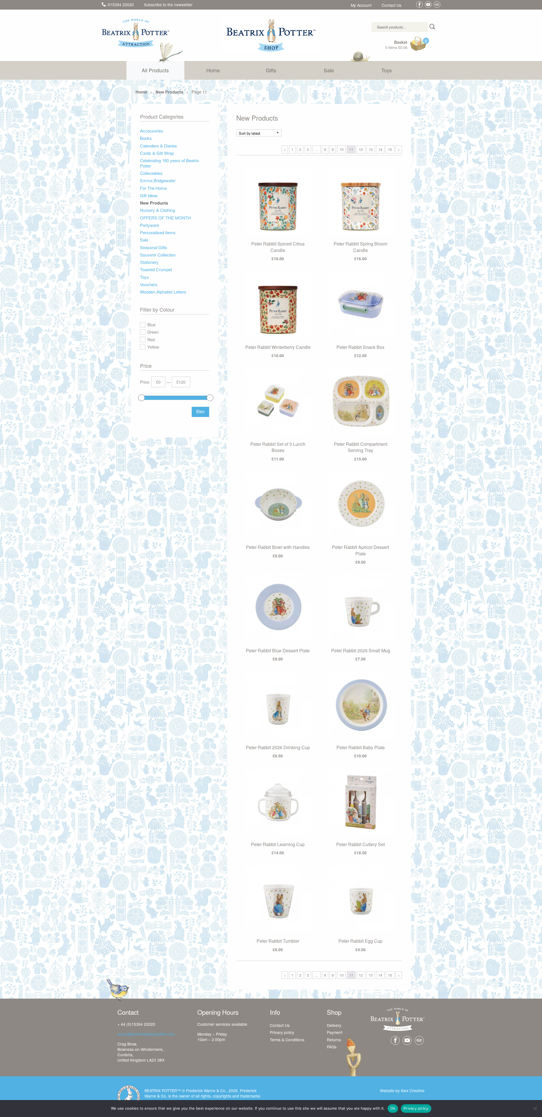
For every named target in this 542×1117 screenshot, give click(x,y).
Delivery (334, 1025)
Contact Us (391, 5)
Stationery (149, 262)
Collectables (151, 173)
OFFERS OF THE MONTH (165, 218)
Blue (151, 324)
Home (213, 70)
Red (151, 339)
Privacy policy (282, 1033)
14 (380, 149)
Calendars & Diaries (158, 146)
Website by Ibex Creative (402, 1090)
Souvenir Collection (158, 255)
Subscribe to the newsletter (168, 4)
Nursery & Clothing (157, 210)
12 (361, 149)
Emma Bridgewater (158, 180)
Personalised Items (158, 232)
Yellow (153, 347)
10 (342, 149)
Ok (392, 1108)
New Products (169, 92)
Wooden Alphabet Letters (163, 292)
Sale (329, 70)
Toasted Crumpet (156, 269)
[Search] (433, 27)
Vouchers (149, 284)
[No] (535, 1108)
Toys (386, 70)
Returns (334, 1040)
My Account (361, 5)
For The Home (153, 188)
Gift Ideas (149, 195)
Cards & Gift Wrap (157, 153)
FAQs (331, 1047)
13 (371, 149)
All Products (155, 70)
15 (390, 149)
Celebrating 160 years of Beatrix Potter (169, 163)
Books (146, 138)
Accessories (151, 131)
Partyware (149, 225)
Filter (200, 411)
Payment (334, 1033)
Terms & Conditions (287, 1040)
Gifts (271, 70)
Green (153, 332)
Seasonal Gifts (153, 247)
